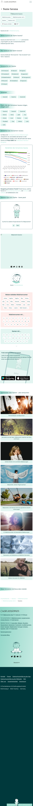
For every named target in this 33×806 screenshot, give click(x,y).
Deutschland (10, 191)
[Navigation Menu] (31, 2)
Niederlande (13, 627)
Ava (25, 114)
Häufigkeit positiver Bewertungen (18, 135)
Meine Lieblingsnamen (25, 805)
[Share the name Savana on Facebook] (11, 267)
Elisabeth (5, 121)
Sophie (11, 298)
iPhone (25, 615)
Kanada (7, 627)
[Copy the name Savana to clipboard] (22, 267)
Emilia (5, 298)
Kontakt (3, 676)
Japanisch (25, 74)
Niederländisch (7, 77)
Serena (19, 118)
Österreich (18, 191)
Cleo (13, 121)
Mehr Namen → (24, 308)
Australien (14, 623)
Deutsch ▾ (16, 662)
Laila (27, 121)
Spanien (3, 628)
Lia (7, 301)
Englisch (23, 70)
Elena (10, 308)
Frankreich (18, 625)
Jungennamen (26, 618)
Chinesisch (5, 70)
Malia (12, 304)
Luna (12, 118)
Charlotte (18, 304)
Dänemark (12, 625)
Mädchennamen (6, 17)
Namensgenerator (6, 632)
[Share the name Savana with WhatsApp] (16, 267)
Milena (20, 121)
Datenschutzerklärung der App (22, 676)
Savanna (14, 97)
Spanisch (23, 80)
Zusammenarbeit (13, 681)
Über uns (3, 681)
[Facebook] (15, 656)
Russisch (5, 80)
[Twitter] (12, 656)
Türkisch (5, 84)
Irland (2, 627)
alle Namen (15, 620)
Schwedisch (14, 80)
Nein (18, 225)
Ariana (4, 118)
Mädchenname (14, 31)
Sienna (4, 114)
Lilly (3, 301)
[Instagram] (20, 656)
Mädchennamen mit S (18, 17)
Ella (3, 304)
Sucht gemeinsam (12, 805)
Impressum (22, 681)
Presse (9, 676)
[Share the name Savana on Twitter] (14, 267)
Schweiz (26, 191)
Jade (19, 114)
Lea (24, 304)
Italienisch (15, 74)
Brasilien (25, 623)
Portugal (19, 627)
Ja (13, 225)
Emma (26, 298)
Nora (5, 308)
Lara (26, 118)
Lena (28, 304)
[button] (3, 250)
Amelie (23, 301)
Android (18, 615)
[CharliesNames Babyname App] (9, 1)
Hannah (17, 301)
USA (7, 628)
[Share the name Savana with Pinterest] (19, 267)
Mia (22, 298)
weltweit (3, 192)
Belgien (20, 623)
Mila (11, 301)
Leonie (16, 308)
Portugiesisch (26, 77)
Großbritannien (26, 625)
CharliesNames (18, 285)
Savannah (18, 40)
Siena (12, 114)
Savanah (5, 97)
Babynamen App (25, 355)
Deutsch (14, 70)
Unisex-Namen (5, 620)
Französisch (6, 74)
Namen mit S (11, 20)
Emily (28, 301)
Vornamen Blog (5, 635)
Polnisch (17, 77)
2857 (17, 24)
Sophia (17, 298)
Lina (8, 304)
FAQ (24, 679)
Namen (4, 20)
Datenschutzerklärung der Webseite (11, 679)
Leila (4, 124)
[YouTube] (17, 656)
